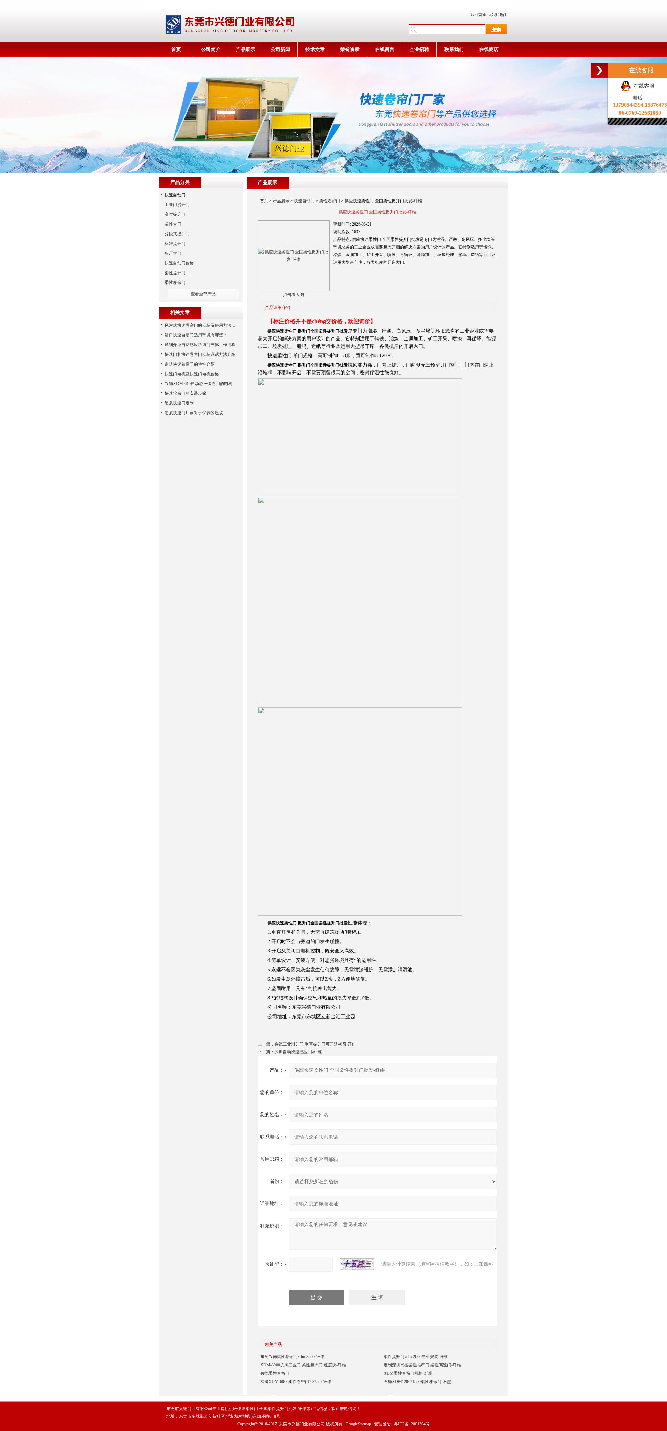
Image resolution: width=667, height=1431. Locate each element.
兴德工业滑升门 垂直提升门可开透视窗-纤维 (315, 1044)
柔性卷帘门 (329, 200)
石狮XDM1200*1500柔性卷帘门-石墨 (417, 1381)
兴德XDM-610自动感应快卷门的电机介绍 (203, 383)
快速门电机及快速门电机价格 (192, 373)
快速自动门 (304, 200)
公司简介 (211, 49)
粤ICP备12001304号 (412, 1424)
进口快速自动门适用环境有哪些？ (196, 335)
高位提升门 (175, 214)
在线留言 (384, 49)
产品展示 (245, 49)
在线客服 (642, 86)
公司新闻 (280, 49)
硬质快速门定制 (179, 403)
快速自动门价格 (179, 263)
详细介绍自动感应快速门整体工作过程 (200, 344)
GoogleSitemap (358, 1424)
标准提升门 (175, 243)
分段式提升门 (177, 233)
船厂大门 (173, 253)
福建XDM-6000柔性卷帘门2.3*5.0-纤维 (295, 1381)
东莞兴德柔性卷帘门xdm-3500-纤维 (292, 1356)
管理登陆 (382, 1424)
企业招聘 (419, 49)
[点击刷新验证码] (357, 1264)
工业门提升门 (177, 204)
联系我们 (497, 14)
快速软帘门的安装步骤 (185, 393)
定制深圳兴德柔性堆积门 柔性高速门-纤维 (422, 1365)
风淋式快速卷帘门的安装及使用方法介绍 (202, 325)
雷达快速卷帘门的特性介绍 (190, 364)
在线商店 (489, 49)
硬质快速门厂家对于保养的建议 (194, 412)
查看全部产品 (203, 294)
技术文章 (315, 49)
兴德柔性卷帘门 (274, 1373)
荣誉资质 (350, 49)
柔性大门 (173, 224)
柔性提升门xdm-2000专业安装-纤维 (416, 1356)
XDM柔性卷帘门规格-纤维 (408, 1373)
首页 (176, 49)
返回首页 (478, 14)
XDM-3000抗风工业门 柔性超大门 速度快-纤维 (303, 1365)
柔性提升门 (175, 272)
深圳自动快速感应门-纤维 (298, 1051)
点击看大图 (293, 294)
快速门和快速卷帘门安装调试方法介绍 (200, 354)
